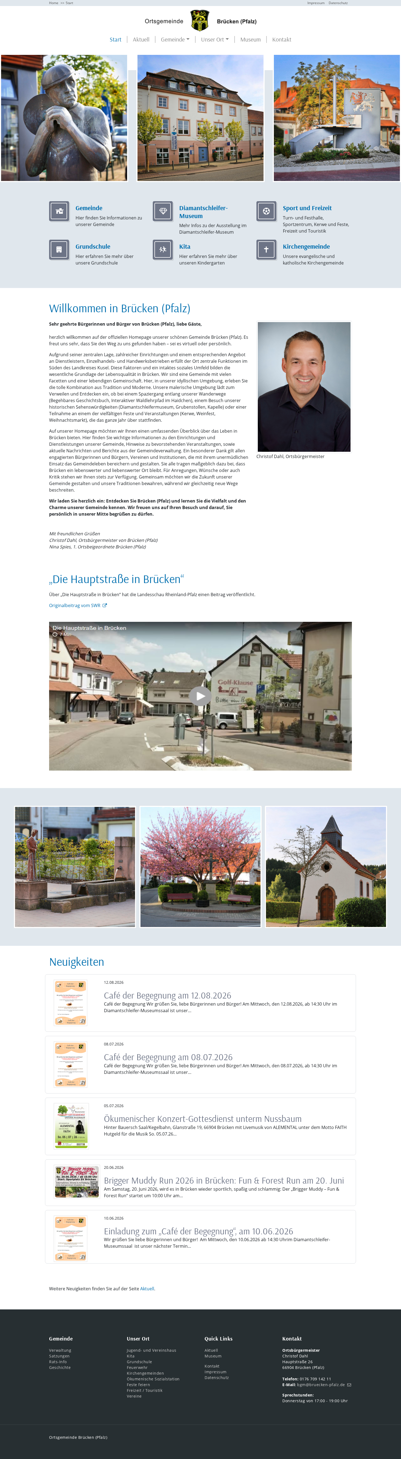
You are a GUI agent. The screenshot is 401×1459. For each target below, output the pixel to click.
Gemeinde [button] (173, 39)
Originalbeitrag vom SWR (74, 605)
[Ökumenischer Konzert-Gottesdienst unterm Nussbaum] (71, 1126)
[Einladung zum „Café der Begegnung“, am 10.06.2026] (70, 1239)
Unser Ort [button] (212, 39)
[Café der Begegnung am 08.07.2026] (70, 1064)
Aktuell (141, 39)
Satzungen (59, 1356)
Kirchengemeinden (145, 1373)
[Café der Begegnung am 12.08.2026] (70, 1003)
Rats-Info (58, 1361)
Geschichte (60, 1367)
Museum (250, 39)
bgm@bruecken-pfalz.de (321, 1384)
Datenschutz (338, 3)
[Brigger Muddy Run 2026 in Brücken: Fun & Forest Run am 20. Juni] (77, 1182)
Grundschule (139, 1361)
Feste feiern (138, 1384)
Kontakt (281, 39)
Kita (130, 1356)
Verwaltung (60, 1350)
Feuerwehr (137, 1367)
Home (53, 3)
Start (115, 39)
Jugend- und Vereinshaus (151, 1350)
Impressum (316, 3)
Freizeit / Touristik (144, 1390)
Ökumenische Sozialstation (153, 1378)
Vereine (134, 1396)
